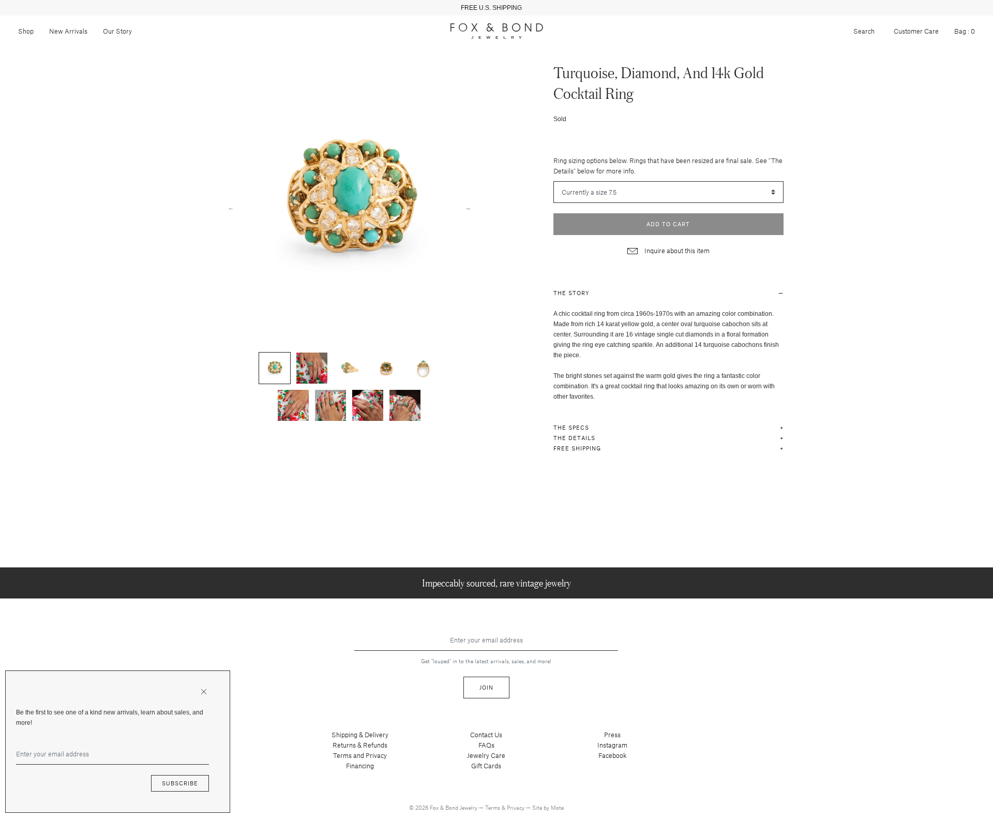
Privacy (516, 807)
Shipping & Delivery (360, 735)
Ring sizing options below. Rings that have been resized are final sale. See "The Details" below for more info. (668, 165)
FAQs (486, 745)
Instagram (612, 745)
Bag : (964, 31)
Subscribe (180, 783)
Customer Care (916, 31)
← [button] (231, 207)
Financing (360, 766)
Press (612, 735)
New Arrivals (68, 31)
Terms (493, 807)
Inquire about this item (676, 250)
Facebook (612, 755)
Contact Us (486, 735)
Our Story (117, 31)
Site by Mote (548, 807)
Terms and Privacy (360, 755)
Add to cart (668, 224)
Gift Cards (486, 766)
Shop (26, 31)
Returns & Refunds (360, 745)
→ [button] (468, 207)
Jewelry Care (486, 755)
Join (486, 687)
